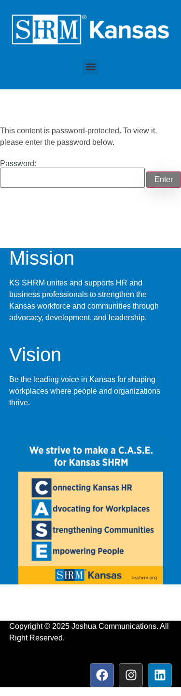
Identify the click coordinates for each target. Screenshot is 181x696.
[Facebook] (102, 675)
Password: (18, 164)
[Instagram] (131, 675)
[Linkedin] (160, 675)
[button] (90, 67)
